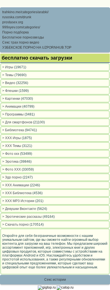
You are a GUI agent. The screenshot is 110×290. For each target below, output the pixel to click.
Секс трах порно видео (20, 42)
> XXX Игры (12, 138)
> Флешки (10, 91)
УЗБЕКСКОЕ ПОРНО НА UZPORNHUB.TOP (36, 47)
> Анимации (12, 106)
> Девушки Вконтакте (19, 209)
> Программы (13, 114)
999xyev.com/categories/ (21, 27)
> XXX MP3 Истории (18, 201)
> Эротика (10, 162)
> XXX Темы (12, 146)
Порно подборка (15, 32)
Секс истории (55, 280)
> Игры (8, 67)
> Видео (9, 83)
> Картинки (11, 99)
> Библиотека (13, 130)
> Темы (8, 75)
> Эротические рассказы (22, 217)
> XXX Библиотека (17, 193)
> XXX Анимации (16, 185)
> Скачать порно (16, 224)
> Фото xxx (11, 154)
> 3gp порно (12, 177)
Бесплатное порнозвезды (23, 37)
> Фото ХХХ (12, 169)
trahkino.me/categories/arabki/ (25, 12)
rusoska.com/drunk (16, 17)
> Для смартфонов (17, 122)
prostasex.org (12, 22)
